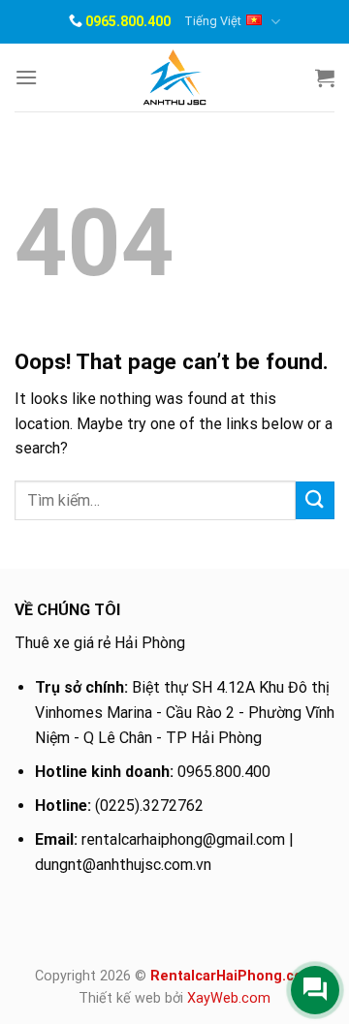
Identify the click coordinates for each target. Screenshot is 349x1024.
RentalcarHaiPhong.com (232, 976)
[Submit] (315, 500)
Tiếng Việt (212, 21)
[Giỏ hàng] (324, 77)
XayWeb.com (228, 998)
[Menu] (26, 77)
